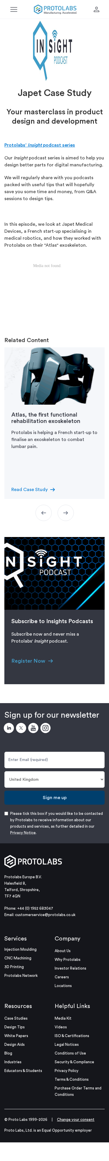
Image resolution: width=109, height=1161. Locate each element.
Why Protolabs (68, 959)
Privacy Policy (66, 1071)
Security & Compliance (74, 1062)
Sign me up (55, 797)
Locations (63, 986)
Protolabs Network (21, 975)
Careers (62, 977)
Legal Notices (67, 1044)
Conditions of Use (70, 1053)
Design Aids (14, 1044)
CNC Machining (17, 958)
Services (15, 939)
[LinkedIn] (9, 729)
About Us (63, 951)
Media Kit (63, 1018)
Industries (13, 1062)
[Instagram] (46, 729)
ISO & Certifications (72, 1036)
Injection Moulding (20, 949)
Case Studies (16, 1018)
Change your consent (75, 1119)
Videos (61, 1027)
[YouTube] (34, 729)
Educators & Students (23, 1071)
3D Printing (14, 967)
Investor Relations (70, 968)
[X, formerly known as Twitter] (22, 729)
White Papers (16, 1036)
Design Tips (14, 1027)
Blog (8, 1053)
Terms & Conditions (72, 1079)
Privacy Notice (23, 833)
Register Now (28, 661)
